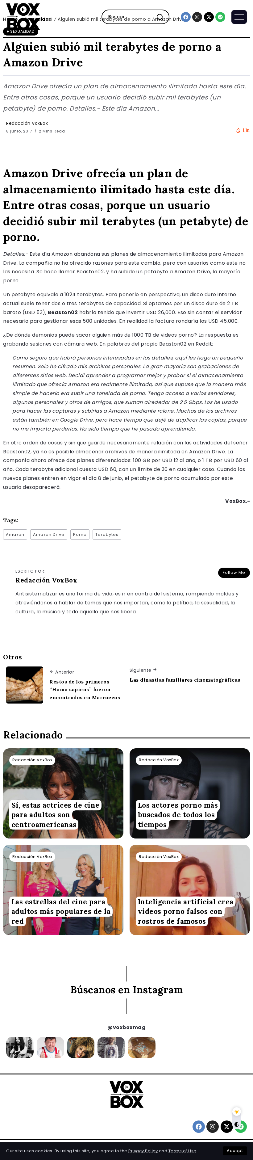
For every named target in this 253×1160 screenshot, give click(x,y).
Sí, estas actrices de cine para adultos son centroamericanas (55, 815)
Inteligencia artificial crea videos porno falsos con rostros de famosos (186, 911)
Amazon (15, 534)
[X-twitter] (209, 17)
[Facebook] (186, 17)
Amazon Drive (48, 534)
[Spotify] (220, 17)
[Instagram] (197, 17)
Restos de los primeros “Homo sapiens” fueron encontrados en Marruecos (84, 689)
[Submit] (162, 17)
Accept (235, 1151)
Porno (80, 534)
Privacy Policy (143, 1151)
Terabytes (106, 534)
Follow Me (234, 572)
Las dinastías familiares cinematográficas (185, 680)
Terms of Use (182, 1151)
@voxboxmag (126, 1027)
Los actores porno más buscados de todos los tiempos (178, 815)
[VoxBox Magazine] (23, 16)
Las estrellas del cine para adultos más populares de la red (61, 911)
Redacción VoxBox (27, 123)
